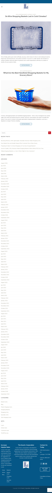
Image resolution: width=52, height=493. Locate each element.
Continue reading (26, 65)
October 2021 (4, 308)
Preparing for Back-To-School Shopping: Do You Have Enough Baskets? (18, 146)
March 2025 (4, 202)
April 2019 (3, 381)
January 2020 (4, 362)
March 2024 (4, 233)
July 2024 (3, 222)
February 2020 (4, 360)
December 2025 (5, 183)
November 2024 (5, 212)
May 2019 (3, 378)
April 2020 (3, 355)
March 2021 (4, 326)
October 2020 (4, 339)
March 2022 (4, 295)
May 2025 (3, 196)
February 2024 (4, 235)
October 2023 (4, 246)
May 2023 (3, 259)
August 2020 (4, 344)
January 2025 (4, 207)
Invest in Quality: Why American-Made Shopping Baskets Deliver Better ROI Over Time (22, 148)
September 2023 (5, 248)
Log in (2, 425)
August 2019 (4, 370)
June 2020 (3, 350)
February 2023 (4, 267)
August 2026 (4, 163)
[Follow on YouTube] (46, 464)
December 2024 (5, 209)
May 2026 (3, 171)
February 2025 (4, 204)
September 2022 (5, 279)
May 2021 (3, 321)
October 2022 (4, 277)
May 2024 (3, 228)
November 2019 (5, 368)
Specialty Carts (32, 14)
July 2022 (3, 285)
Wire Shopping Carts (6, 417)
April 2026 (3, 173)
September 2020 (5, 342)
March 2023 (4, 264)
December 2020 (5, 334)
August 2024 (4, 220)
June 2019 (3, 375)
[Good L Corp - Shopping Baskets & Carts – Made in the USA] (26, 6)
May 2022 (3, 290)
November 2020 (5, 337)
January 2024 (4, 238)
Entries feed (4, 427)
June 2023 (3, 256)
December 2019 (5, 365)
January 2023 (4, 269)
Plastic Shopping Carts (6, 407)
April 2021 (3, 324)
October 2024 (4, 215)
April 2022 (3, 292)
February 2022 (4, 298)
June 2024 (3, 225)
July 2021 (3, 316)
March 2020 (4, 357)
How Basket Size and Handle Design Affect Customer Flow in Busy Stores (19, 143)
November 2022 (5, 274)
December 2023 (5, 241)
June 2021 (3, 318)
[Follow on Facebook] (41, 464)
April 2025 (3, 199)
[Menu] (2, 6)
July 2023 (3, 254)
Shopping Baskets (23, 14)
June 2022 (3, 287)
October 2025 (4, 189)
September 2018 (5, 394)
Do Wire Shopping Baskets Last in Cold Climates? (26, 16)
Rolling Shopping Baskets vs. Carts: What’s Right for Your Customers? (18, 151)
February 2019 (4, 386)
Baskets (9, 470)
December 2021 (5, 303)
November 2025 (5, 186)
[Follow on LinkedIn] (44, 464)
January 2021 (4, 331)
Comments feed (5, 430)
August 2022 (4, 282)
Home (3, 470)
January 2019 (4, 388)
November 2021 (5, 305)
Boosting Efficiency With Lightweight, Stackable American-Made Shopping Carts (20, 140)
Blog (17, 14)
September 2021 (5, 311)
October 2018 (4, 391)
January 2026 (4, 181)
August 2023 (4, 251)
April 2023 (3, 261)
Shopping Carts (5, 412)
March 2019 (4, 383)
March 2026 (4, 176)
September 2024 (5, 217)
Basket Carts (4, 401)
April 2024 (3, 230)
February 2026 (4, 178)
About (3, 472)
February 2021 (4, 329)
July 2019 (3, 373)
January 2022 (4, 300)
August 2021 (4, 313)
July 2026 (3, 165)
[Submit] (49, 132)
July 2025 (3, 191)
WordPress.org (4, 433)
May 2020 (3, 352)
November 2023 (5, 243)
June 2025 (3, 194)
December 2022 (5, 272)
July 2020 (3, 347)
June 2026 (3, 168)
